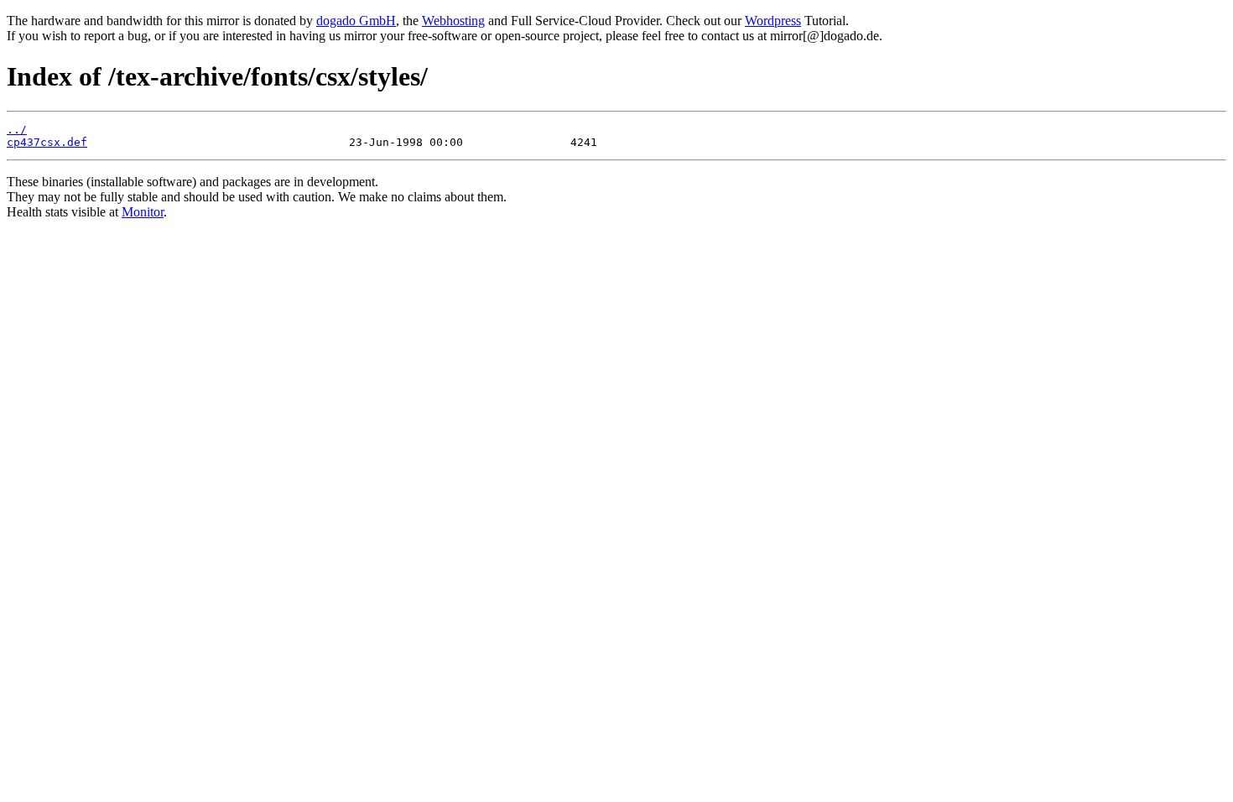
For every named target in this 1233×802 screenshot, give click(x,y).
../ (17, 129)
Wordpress (773, 20)
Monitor (143, 212)
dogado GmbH (356, 20)
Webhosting (453, 20)
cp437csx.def (47, 142)
